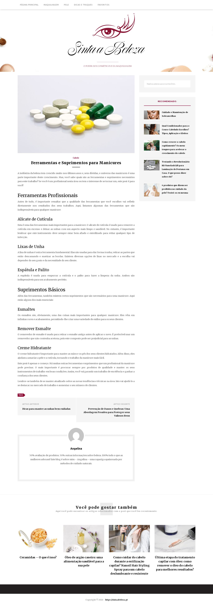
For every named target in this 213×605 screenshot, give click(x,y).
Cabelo (76, 158)
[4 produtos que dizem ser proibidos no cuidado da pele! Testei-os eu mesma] (152, 190)
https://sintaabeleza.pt (116, 600)
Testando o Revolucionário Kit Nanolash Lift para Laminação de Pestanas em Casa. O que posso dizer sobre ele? (176, 169)
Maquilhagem (51, 5)
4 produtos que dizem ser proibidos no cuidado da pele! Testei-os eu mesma (175, 189)
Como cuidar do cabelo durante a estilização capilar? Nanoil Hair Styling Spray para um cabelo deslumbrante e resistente (129, 565)
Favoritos (103, 5)
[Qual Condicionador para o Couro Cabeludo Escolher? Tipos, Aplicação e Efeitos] (152, 129)
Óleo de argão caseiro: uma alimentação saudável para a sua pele (84, 561)
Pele (66, 5)
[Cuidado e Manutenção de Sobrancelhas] (152, 114)
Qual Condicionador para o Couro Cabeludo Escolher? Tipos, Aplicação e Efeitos (175, 130)
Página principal (29, 5)
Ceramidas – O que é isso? (38, 557)
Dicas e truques (83, 5)
